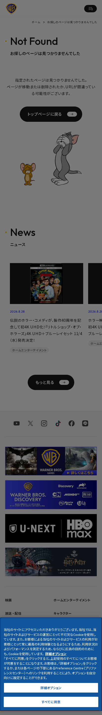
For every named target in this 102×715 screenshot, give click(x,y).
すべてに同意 (51, 701)
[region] (51, 664)
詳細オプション (51, 687)
